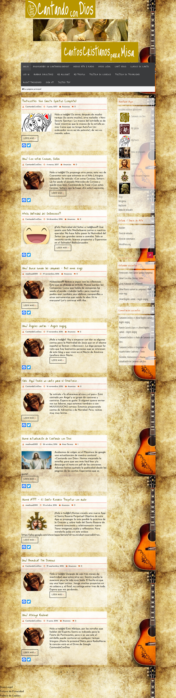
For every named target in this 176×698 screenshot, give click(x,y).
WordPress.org (125, 244)
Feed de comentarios (127, 238)
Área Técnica (67, 444)
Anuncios (66, 107)
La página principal (32, 89)
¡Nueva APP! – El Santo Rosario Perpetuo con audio (54, 499)
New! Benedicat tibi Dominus (38, 560)
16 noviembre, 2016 (55, 386)
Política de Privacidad (12, 691)
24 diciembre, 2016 (55, 219)
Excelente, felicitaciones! (128, 357)
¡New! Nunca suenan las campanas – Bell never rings (52, 268)
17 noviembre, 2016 (55, 332)
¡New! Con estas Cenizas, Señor (41, 158)
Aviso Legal (6, 687)
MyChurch (122, 205)
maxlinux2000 (32, 274)
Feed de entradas (126, 233)
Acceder (122, 227)
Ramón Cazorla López (127, 327)
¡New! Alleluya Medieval (35, 615)
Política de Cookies (10, 696)
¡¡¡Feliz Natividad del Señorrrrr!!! (41, 213)
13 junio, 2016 (52, 621)
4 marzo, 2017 (53, 165)
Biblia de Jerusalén (126, 209)
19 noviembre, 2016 (51, 274)
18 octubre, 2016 (50, 505)
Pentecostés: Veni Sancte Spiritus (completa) (49, 101)
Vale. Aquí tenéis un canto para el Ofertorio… (50, 380)
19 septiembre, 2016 (55, 566)
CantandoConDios (33, 107)
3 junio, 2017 (52, 107)
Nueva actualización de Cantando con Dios (46, 438)
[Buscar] (150, 255)
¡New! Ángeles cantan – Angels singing (44, 326)
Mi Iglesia (122, 201)
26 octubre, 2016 (50, 444)
